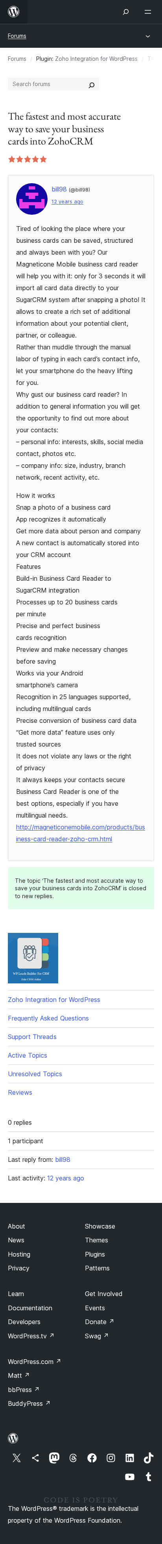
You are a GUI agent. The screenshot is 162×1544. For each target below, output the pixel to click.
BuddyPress (29, 1403)
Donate (99, 1322)
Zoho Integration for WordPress (96, 58)
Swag (97, 1336)
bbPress (24, 1390)
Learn (16, 1294)
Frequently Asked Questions (48, 1018)
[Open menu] (149, 12)
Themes (96, 1240)
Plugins (95, 1254)
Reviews (20, 1092)
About (16, 1226)
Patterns (97, 1268)
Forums (17, 35)
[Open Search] (126, 12)
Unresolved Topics (35, 1074)
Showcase (100, 1226)
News (16, 1240)
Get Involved (104, 1294)
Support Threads (32, 1037)
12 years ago (67, 201)
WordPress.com (34, 1362)
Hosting (19, 1254)
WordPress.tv (31, 1336)
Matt (19, 1375)
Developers (24, 1322)
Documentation (30, 1308)
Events (95, 1308)
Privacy (18, 1268)
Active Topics (27, 1055)
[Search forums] (91, 84)
